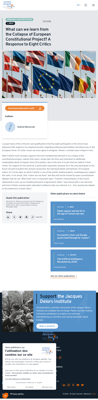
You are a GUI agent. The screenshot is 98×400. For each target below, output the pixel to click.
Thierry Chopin (59, 243)
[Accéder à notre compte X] (73, 385)
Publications (57, 366)
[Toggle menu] (93, 5)
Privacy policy (17, 394)
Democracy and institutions (19, 19)
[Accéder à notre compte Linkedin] (64, 385)
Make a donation (47, 326)
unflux (94, 394)
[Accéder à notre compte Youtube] (78, 385)
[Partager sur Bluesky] (20, 217)
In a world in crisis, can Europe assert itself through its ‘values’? (73, 236)
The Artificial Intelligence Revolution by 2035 (69, 260)
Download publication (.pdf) (21, 108)
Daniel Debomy (59, 219)
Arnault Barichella (60, 267)
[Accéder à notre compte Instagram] (68, 385)
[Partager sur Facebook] (26, 217)
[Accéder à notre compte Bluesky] (82, 385)
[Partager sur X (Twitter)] (14, 217)
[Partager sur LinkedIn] (8, 217)
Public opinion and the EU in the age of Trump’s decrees (71, 212)
